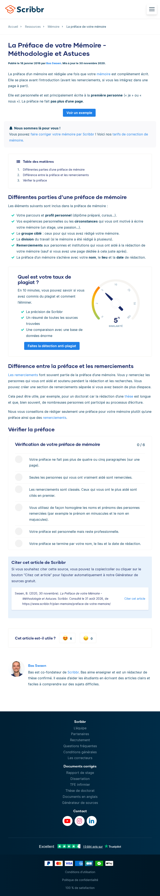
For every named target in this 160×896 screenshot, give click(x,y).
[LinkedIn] (92, 821)
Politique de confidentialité (80, 880)
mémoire (103, 74)
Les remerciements (23, 375)
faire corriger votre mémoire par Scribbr (62, 134)
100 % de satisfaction (80, 888)
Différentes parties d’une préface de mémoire (54, 169)
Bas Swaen (53, 63)
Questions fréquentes (80, 746)
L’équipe (80, 728)
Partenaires (80, 734)
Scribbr (73, 672)
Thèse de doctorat (80, 790)
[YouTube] (67, 821)
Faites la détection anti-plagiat (52, 346)
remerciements (54, 417)
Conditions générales (80, 752)
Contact (80, 811)
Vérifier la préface (35, 180)
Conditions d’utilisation (80, 872)
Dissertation (80, 779)
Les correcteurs (80, 758)
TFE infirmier (80, 784)
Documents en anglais (80, 797)
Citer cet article (134, 598)
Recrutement (80, 740)
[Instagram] (80, 821)
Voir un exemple (79, 113)
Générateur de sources (80, 803)
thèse (129, 396)
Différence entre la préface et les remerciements (56, 175)
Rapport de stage (80, 773)
